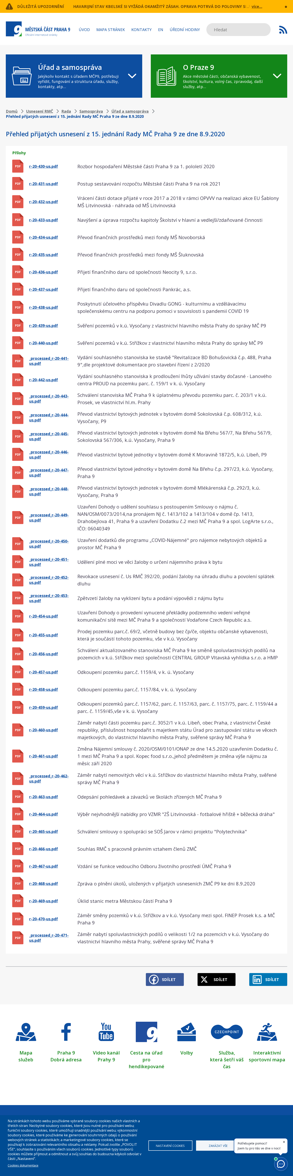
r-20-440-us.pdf (43, 342)
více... (257, 6)
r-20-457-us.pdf (43, 672)
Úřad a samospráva (130, 111)
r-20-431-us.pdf (43, 183)
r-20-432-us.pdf (43, 201)
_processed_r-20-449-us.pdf (49, 517)
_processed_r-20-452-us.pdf (49, 580)
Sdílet (169, 979)
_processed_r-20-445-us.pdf (49, 436)
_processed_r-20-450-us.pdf (49, 543)
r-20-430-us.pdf (43, 166)
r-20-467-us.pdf (43, 866)
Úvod (84, 29)
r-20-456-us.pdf (43, 653)
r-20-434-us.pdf (43, 237)
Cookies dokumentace (23, 1165)
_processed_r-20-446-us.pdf (49, 454)
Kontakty (141, 29)
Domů (12, 111)
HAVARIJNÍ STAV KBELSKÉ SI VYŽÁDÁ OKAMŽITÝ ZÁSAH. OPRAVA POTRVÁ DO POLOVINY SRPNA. (165, 6)
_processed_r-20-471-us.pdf (49, 938)
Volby (186, 1052)
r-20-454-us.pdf (43, 616)
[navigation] (74, 76)
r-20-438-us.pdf (43, 307)
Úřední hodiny (185, 29)
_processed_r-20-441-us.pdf (49, 361)
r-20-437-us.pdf (43, 289)
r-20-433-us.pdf (43, 219)
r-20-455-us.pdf (43, 635)
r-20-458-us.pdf (43, 689)
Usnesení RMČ (39, 111)
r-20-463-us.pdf (43, 796)
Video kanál (106, 1052)
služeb (25, 1059)
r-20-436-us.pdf (43, 271)
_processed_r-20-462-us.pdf (49, 778)
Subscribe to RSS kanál (283, 29)
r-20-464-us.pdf (43, 814)
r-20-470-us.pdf (43, 918)
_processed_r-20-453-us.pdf (49, 598)
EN (160, 29)
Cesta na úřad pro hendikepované (146, 1059)
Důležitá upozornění (40, 6)
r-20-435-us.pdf (43, 254)
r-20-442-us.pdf (43, 379)
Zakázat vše (218, 1146)
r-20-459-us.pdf (43, 707)
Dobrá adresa (66, 1059)
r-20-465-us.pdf (43, 831)
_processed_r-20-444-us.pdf (49, 417)
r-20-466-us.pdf (43, 848)
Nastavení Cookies (170, 1146)
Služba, (227, 1052)
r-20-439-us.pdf (43, 325)
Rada (66, 111)
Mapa (26, 1052)
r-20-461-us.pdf (43, 756)
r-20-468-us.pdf (43, 883)
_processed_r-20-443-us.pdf (49, 398)
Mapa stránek (110, 29)
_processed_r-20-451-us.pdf (49, 562)
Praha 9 (66, 1052)
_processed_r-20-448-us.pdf (49, 491)
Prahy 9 (106, 1059)
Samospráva (91, 111)
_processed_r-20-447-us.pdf (49, 472)
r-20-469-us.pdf (43, 900)
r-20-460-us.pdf (43, 729)
